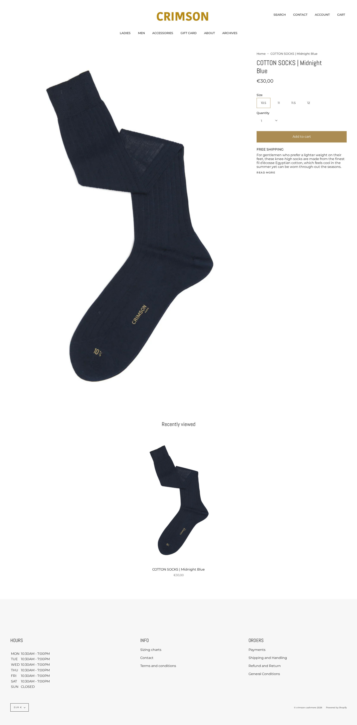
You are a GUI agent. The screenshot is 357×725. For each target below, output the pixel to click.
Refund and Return (265, 666)
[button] (125, 33)
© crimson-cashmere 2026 (308, 707)
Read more (266, 172)
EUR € (18, 707)
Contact (147, 658)
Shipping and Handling (268, 658)
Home (261, 54)
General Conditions (264, 674)
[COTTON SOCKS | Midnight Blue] (178, 501)
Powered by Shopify (336, 707)
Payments (257, 650)
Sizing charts (150, 650)
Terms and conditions (158, 666)
